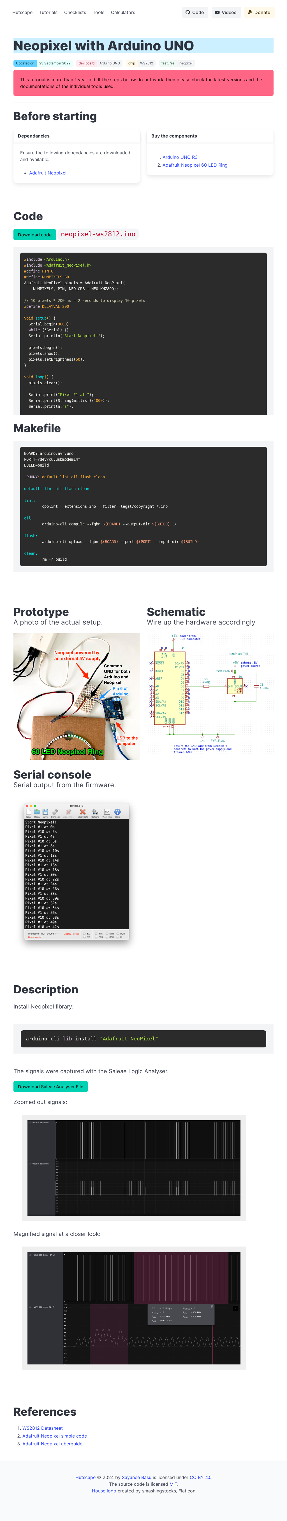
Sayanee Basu (136, 1477)
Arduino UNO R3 (180, 157)
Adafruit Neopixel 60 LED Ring (195, 165)
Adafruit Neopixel (47, 173)
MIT (173, 1484)
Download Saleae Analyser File (50, 1086)
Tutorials (48, 12)
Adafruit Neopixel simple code (54, 1436)
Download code (35, 234)
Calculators (123, 12)
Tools (98, 12)
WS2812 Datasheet (42, 1428)
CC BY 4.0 (201, 1477)
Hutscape (22, 12)
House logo (104, 1491)
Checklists (75, 12)
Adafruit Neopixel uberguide (52, 1444)
